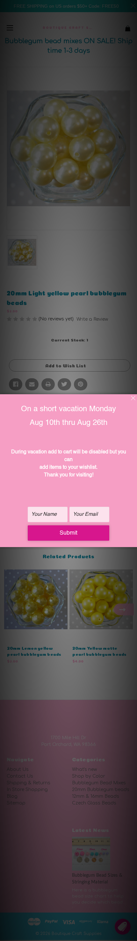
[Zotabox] (133, 541)
